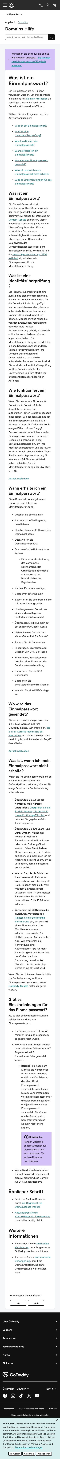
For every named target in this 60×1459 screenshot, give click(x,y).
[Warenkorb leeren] (54, 5)
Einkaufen (8, 1363)
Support (7, 1329)
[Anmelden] (48, 5)
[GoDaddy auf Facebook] (5, 1397)
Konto (6, 1355)
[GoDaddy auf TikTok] (21, 1397)
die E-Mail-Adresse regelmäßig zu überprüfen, (29, 731)
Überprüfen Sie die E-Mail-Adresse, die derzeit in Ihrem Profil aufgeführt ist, (32, 811)
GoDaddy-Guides (18, 986)
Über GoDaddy (11, 1321)
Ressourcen (9, 1338)
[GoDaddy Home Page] (16, 1375)
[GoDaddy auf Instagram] (13, 1397)
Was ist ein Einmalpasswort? (31, 125)
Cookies (53, 1409)
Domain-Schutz (17, 219)
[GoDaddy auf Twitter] (29, 1397)
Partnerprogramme (13, 1346)
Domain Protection (37, 98)
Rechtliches (9, 1409)
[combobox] (26, 37)
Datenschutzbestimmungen (31, 1409)
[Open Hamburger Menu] (4, 5)
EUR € (50, 1388)
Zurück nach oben (18, 478)
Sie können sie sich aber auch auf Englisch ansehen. (31, 61)
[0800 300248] (41, 5)
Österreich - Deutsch (14, 1388)
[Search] (51, 37)
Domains (23, 22)
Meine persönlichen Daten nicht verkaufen (30, 1415)
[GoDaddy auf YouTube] (37, 1397)
